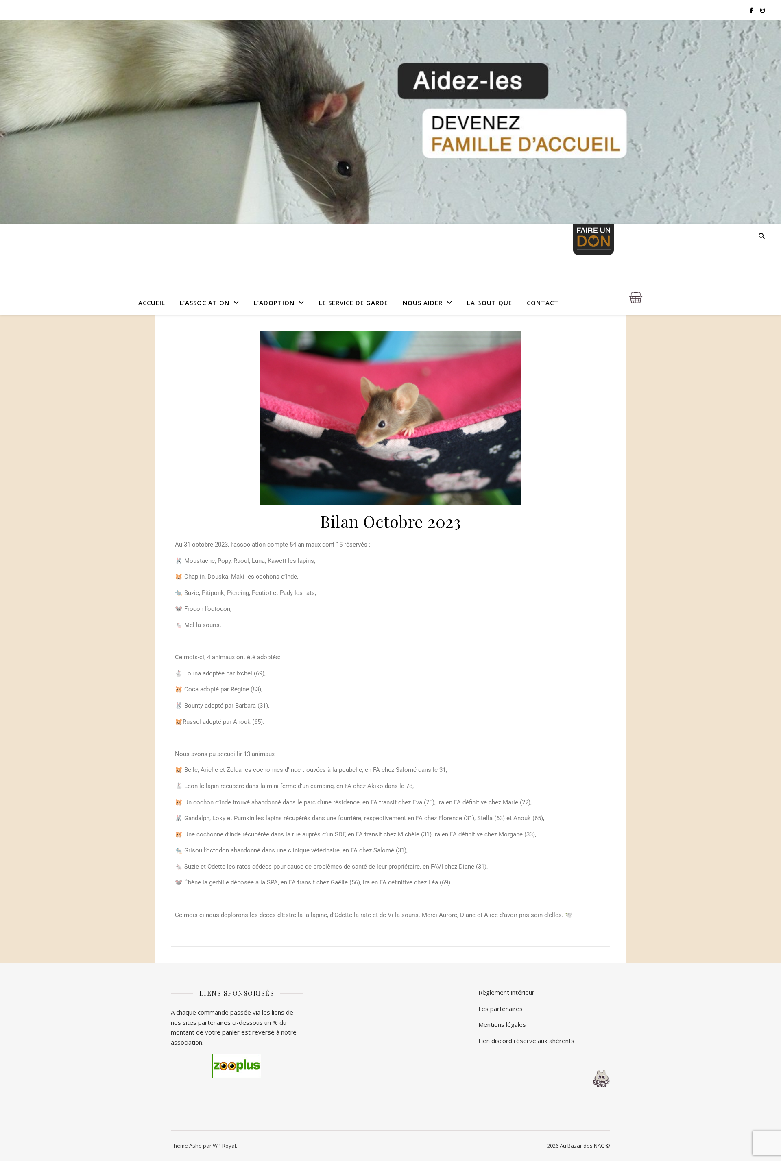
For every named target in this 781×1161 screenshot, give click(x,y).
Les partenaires (500, 1008)
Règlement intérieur (506, 992)
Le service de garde (353, 302)
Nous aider (423, 302)
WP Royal (224, 1145)
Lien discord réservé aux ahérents (526, 1041)
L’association (204, 302)
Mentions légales (502, 1024)
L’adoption (274, 302)
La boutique (489, 302)
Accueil (151, 302)
